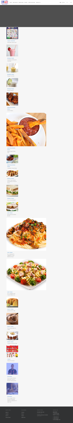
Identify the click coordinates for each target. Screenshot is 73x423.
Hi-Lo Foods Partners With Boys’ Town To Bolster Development (11, 379)
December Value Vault (11, 42)
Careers (22, 415)
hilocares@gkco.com (57, 419)
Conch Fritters (10, 110)
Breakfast (9, 178)
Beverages (9, 58)
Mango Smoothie (10, 76)
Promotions (13, 40)
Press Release (9, 376)
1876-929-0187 (56, 418)
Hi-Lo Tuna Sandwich (11, 200)
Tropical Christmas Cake (12, 343)
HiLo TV (7, 415)
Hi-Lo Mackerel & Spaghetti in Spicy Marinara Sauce (10, 255)
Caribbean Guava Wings (12, 168)
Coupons (8, 40)
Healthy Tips (23, 417)
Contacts (22, 412)
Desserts (8, 309)
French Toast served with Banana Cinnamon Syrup (12, 181)
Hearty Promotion (11, 360)
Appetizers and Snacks (11, 107)
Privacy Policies (8, 417)
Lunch (8, 212)
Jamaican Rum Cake (11, 310)
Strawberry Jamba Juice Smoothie (42, 414)
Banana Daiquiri (10, 90)
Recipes (12, 58)
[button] (71, 2)
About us (7, 412)
